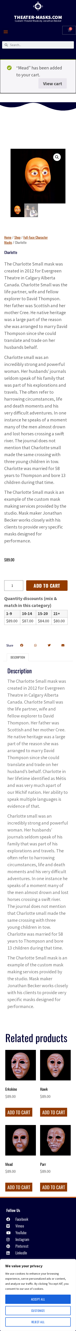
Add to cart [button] (18, 1112)
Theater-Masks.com (38, 17)
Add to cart (47, 585)
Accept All (38, 1299)
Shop (17, 237)
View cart (52, 83)
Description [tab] (18, 657)
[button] (5, 31)
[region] (38, 1295)
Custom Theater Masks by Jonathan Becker (38, 20)
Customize (38, 1310)
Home (7, 237)
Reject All (38, 1322)
